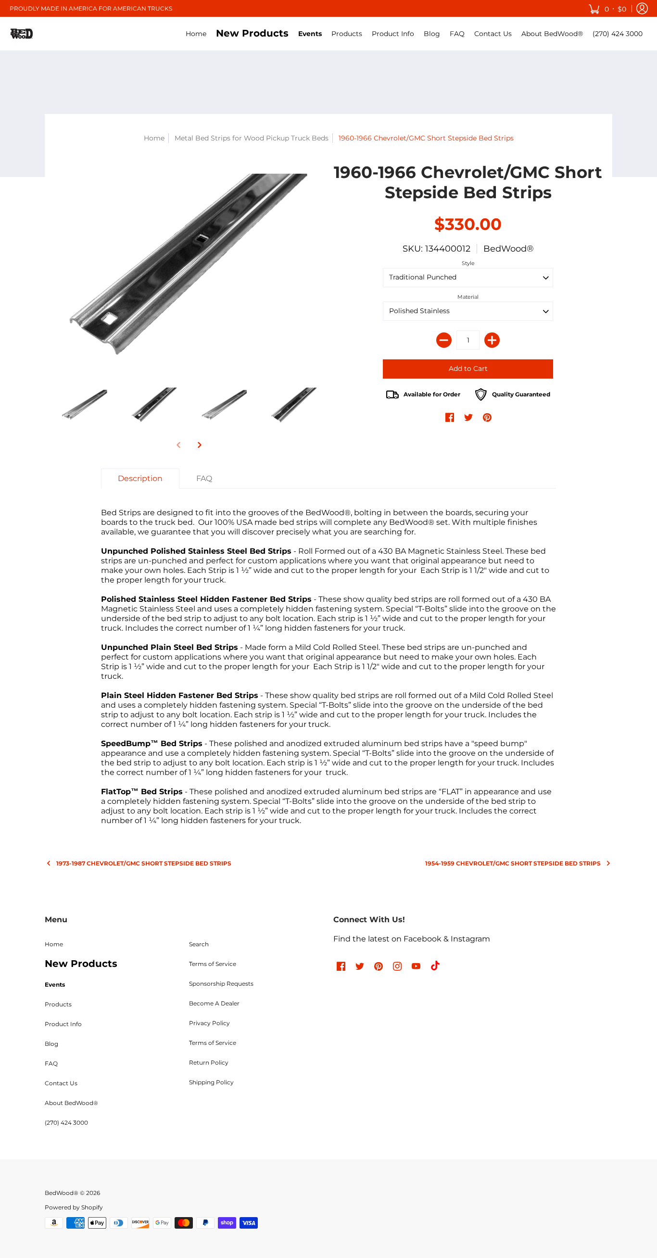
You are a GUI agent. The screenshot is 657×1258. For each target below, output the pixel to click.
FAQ (51, 1063)
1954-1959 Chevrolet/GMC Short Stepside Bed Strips (513, 863)
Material (468, 296)
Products (58, 1004)
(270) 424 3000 (66, 1122)
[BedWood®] (22, 34)
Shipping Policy (211, 1082)
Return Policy (208, 1062)
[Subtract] (444, 340)
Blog (51, 1043)
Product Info (63, 1024)
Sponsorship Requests (221, 983)
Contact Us (61, 1083)
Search (199, 944)
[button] (607, 8)
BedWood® (508, 248)
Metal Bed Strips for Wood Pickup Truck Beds (251, 138)
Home (154, 138)
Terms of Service (212, 963)
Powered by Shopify (74, 1207)
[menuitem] (196, 34)
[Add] (492, 340)
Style (468, 263)
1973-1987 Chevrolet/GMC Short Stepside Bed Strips (143, 863)
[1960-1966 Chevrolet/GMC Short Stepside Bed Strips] (189, 263)
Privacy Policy (209, 1023)
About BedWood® (71, 1102)
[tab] (140, 479)
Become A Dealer (214, 1003)
